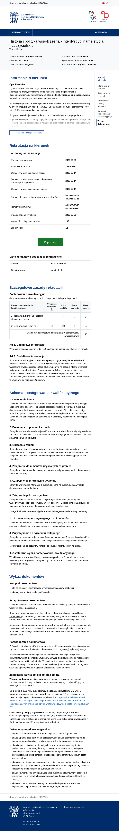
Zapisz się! (50, 242)
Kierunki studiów (21, 32)
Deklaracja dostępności (74, 807)
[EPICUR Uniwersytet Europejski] (92, 17)
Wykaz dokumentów (104, 122)
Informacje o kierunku (103, 87)
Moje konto (101, 32)
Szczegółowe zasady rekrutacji (104, 103)
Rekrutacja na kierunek (104, 94)
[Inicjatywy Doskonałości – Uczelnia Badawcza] (104, 17)
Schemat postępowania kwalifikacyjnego (105, 114)
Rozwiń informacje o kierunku (28, 133)
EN (107, 3)
